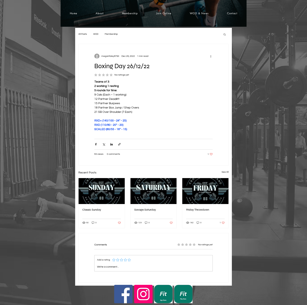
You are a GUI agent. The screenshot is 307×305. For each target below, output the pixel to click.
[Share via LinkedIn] (111, 144)
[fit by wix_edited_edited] (163, 294)
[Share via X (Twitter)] (103, 144)
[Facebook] (123, 294)
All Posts (82, 34)
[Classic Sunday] (102, 191)
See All (225, 172)
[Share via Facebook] (95, 144)
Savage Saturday (145, 209)
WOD (95, 34)
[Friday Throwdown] (205, 191)
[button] (224, 34)
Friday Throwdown (197, 209)
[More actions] (211, 56)
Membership (111, 34)
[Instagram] (143, 294)
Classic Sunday (91, 209)
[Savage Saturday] (153, 191)
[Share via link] (119, 144)
